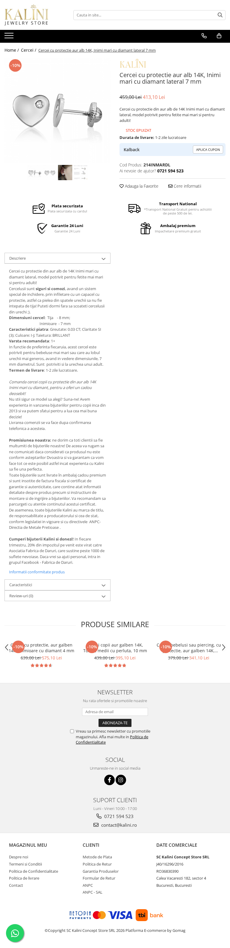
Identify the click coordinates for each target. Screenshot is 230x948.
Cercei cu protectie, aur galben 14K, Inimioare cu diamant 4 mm (41, 647)
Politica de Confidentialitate (33, 871)
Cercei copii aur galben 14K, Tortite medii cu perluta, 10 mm (115, 647)
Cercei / (29, 50)
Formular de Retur (99, 878)
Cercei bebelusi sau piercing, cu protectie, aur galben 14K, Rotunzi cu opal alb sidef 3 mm (189, 647)
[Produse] (9, 37)
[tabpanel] (57, 110)
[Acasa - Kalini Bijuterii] (34, 14)
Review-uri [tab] (21, 595)
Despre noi (18, 857)
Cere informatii (186, 186)
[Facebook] (109, 780)
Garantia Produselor (101, 871)
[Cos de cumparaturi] (219, 36)
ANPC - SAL (92, 892)
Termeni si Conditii (25, 864)
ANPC (88, 885)
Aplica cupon (208, 149)
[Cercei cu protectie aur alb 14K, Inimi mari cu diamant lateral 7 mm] (57, 110)
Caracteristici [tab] (20, 584)
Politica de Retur (97, 864)
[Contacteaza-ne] (204, 36)
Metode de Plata (97, 857)
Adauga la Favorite (141, 186)
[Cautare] (220, 15)
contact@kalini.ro (118, 825)
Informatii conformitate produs (37, 572)
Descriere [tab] (17, 258)
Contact (16, 885)
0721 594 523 (118, 816)
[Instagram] (121, 780)
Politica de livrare (24, 878)
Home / (12, 50)
